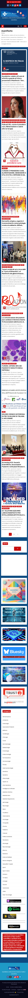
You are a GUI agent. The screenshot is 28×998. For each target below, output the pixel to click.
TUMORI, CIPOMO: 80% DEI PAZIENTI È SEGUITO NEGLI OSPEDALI (12, 368)
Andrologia (6, 723)
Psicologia (5, 843)
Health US (5, 782)
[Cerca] (17, 549)
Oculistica (5, 812)
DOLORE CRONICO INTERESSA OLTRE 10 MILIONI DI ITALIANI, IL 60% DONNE (13, 416)
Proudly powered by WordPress (9, 982)
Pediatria (19, 506)
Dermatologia (15, 216)
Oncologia (9, 122)
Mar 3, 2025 (6, 420)
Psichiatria (5, 840)
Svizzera (5, 874)
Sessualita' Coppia (8, 864)
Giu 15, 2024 (6, 517)
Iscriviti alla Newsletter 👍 (10, 992)
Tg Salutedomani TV (14, 995)
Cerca (5, 543)
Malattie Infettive (16, 458)
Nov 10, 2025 (6, 131)
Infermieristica (7, 785)
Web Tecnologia (6, 508)
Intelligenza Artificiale (7, 506)
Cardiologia (6, 734)
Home (3, 33)
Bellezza (5, 730)
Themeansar (14, 984)
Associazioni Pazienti (14, 120)
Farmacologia (6, 761)
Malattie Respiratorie (8, 799)
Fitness (5, 764)
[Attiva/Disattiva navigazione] (18, 26)
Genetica (4, 265)
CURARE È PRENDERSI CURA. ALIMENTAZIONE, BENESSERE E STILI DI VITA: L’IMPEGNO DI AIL (14, 173)
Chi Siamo (13, 989)
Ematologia (22, 120)
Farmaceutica (5, 73)
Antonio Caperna (16, 83)
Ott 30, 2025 (6, 177)
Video (4, 891)
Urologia (5, 881)
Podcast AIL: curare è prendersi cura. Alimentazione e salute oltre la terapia (14, 127)
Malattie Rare (10, 265)
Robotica (5, 854)
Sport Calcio (6, 871)
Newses (23, 982)
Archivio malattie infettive (16, 987)
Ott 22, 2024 (6, 469)
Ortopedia (5, 823)
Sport (4, 867)
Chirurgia (5, 737)
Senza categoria (7, 860)
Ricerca (15, 73)
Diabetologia (6, 747)
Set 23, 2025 (6, 276)
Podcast (14, 122)
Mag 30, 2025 (7, 372)
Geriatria (5, 775)
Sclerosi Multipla (7, 857)
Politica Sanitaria (21, 122)
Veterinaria (6, 888)
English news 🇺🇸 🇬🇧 (21, 989)
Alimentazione (5, 120)
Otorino (5, 826)
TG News (5, 878)
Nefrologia (5, 802)
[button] (21, 26)
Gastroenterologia (8, 768)
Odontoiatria (6, 816)
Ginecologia (6, 778)
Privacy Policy (20, 992)
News (11, 73)
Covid (4, 740)
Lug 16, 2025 (6, 324)
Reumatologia (6, 847)
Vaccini (5, 884)
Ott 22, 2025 (6, 227)
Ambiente (5, 720)
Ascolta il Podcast (6, 989)
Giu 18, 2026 (6, 83)
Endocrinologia (7, 754)
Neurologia (17, 265)
